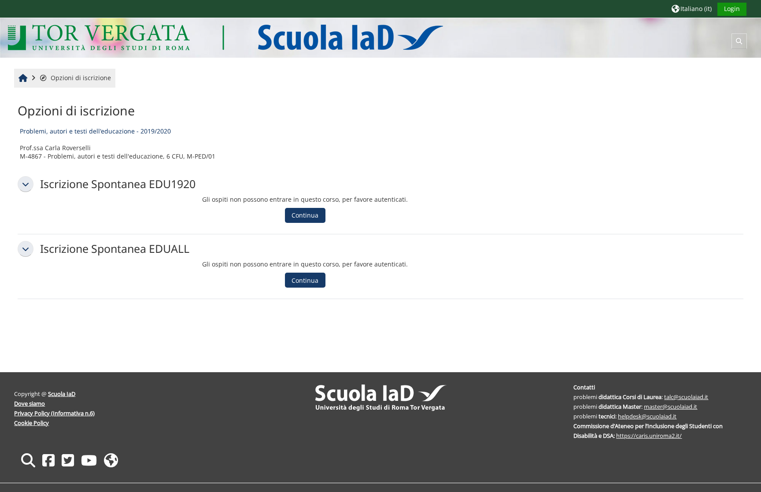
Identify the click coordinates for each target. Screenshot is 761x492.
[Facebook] (48, 460)
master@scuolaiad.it (670, 407)
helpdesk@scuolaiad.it (647, 416)
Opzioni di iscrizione (81, 78)
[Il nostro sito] (111, 460)
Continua (305, 215)
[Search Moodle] (28, 460)
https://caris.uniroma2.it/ (649, 436)
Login (732, 8)
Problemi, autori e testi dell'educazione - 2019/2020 (95, 131)
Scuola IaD (61, 394)
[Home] (225, 37)
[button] (691, 8)
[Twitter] (68, 460)
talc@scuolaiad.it (686, 397)
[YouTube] (89, 460)
